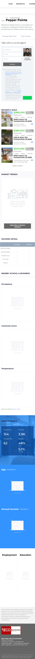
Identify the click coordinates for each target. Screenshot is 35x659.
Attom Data (16, 409)
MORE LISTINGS (17, 166)
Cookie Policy (23, 656)
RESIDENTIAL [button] (20, 4)
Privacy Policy (17, 92)
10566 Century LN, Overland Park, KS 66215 (23, 120)
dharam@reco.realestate (21, 643)
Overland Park (15, 18)
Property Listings (13, 657)
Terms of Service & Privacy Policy (10, 656)
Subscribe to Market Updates (17, 226)
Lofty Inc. (10, 654)
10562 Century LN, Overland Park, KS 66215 (23, 156)
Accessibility (27, 657)
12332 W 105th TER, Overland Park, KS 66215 (23, 138)
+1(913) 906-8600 (6, 643)
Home (11, 4)
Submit (12, 64)
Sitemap (21, 657)
